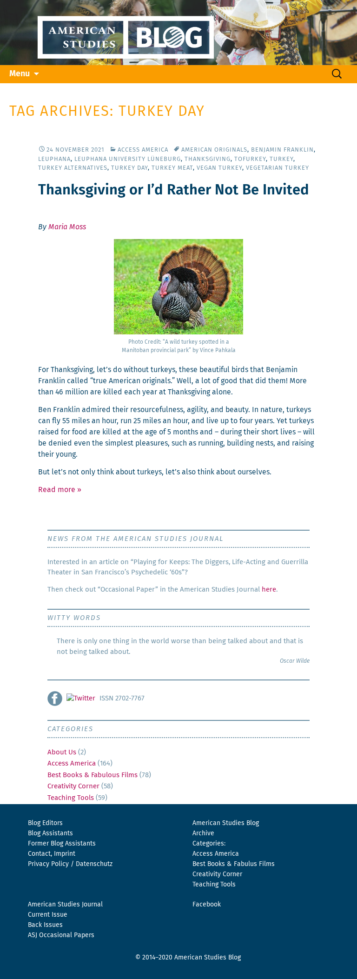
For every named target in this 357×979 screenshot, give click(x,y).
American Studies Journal (65, 904)
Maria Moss (67, 227)
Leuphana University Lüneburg (127, 159)
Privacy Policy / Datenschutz (70, 864)
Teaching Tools (70, 797)
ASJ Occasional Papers (61, 935)
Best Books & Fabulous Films (92, 775)
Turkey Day (129, 168)
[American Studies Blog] (178, 32)
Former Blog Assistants (62, 843)
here (269, 589)
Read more (59, 489)
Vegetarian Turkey (277, 168)
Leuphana (54, 159)
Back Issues (45, 925)
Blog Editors (45, 823)
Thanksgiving (208, 159)
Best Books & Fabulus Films (233, 864)
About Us (61, 752)
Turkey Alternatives (72, 168)
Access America (143, 150)
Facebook (206, 904)
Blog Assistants (50, 833)
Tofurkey (250, 159)
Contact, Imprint (51, 854)
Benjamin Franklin (282, 150)
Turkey (281, 159)
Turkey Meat (172, 168)
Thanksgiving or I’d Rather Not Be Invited (173, 190)
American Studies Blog (225, 823)
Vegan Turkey (219, 168)
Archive (203, 833)
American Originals (214, 150)
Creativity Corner (73, 786)
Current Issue (47, 915)
